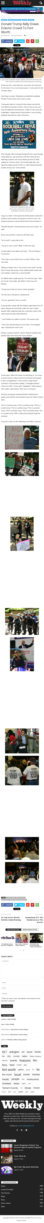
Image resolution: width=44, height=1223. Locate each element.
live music (7, 1074)
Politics (31, 20)
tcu (21, 1088)
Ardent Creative (21, 1220)
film (35, 1060)
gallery (21, 1070)
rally (24, 899)
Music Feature (5, 1203)
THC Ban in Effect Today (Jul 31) (17, 1039)
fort (25, 1065)
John (2, 1024)
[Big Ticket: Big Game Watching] (6, 1170)
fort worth (21, 897)
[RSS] (22, 1130)
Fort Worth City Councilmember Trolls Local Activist (36, 945)
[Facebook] (17, 1130)
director (5, 1060)
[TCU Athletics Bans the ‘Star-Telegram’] (7, 938)
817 (4, 1052)
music (5, 1079)
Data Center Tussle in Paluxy (19, 1029)
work (14, 1092)
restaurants (33, 1079)
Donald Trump (11, 897)
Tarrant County (10, 1088)
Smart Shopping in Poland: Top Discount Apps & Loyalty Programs (27, 1146)
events (13, 1060)
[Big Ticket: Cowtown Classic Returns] (22, 938)
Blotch (4, 20)
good (28, 1070)
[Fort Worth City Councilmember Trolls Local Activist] (36, 938)
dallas (24, 1056)
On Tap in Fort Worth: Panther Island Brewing (11, 918)
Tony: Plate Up (20, 1156)
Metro (3, 1206)
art (23, 1051)
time (9, 1092)
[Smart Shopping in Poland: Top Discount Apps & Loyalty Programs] (6, 1148)
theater (37, 1088)
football (19, 1065)
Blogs (24, 20)
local (17, 1074)
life (38, 1069)
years (32, 1092)
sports (24, 1083)
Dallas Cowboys (35, 1056)
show (16, 1083)
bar (3, 1056)
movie (26, 1074)
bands (38, 1052)
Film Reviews (5, 1193)
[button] (40, 3)
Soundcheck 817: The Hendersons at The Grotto (34, 919)
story (29, 1083)
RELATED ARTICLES (13, 929)
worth (20, 1092)
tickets (4, 1092)
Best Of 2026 (12, 1019)
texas (28, 1087)
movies (36, 1074)
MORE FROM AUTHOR (30, 929)
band (29, 1052)
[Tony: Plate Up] (6, 1159)
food (12, 1065)
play (23, 1079)
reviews (6, 1083)
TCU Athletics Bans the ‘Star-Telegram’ (7, 944)
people (15, 1079)
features (25, 1060)
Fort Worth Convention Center (11, 899)
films (4, 1065)
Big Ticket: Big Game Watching (26, 1167)
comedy (16, 1056)
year (26, 1092)
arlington (14, 1051)
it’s (33, 1069)
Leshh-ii (3, 1019)
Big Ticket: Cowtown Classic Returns (21, 944)
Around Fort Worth (14, 20)
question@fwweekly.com (26, 1126)
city (9, 1056)
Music (3, 1200)
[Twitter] (27, 1130)
